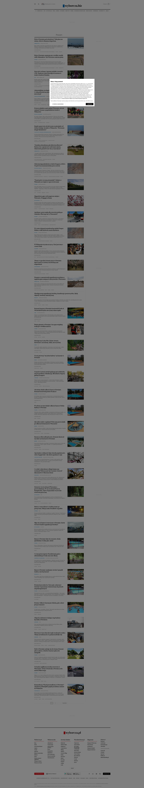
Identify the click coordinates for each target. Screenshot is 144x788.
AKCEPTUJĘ (89, 104)
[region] (72, 92)
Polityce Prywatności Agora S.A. (81, 98)
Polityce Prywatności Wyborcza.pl (68, 98)
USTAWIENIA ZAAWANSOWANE (57, 104)
